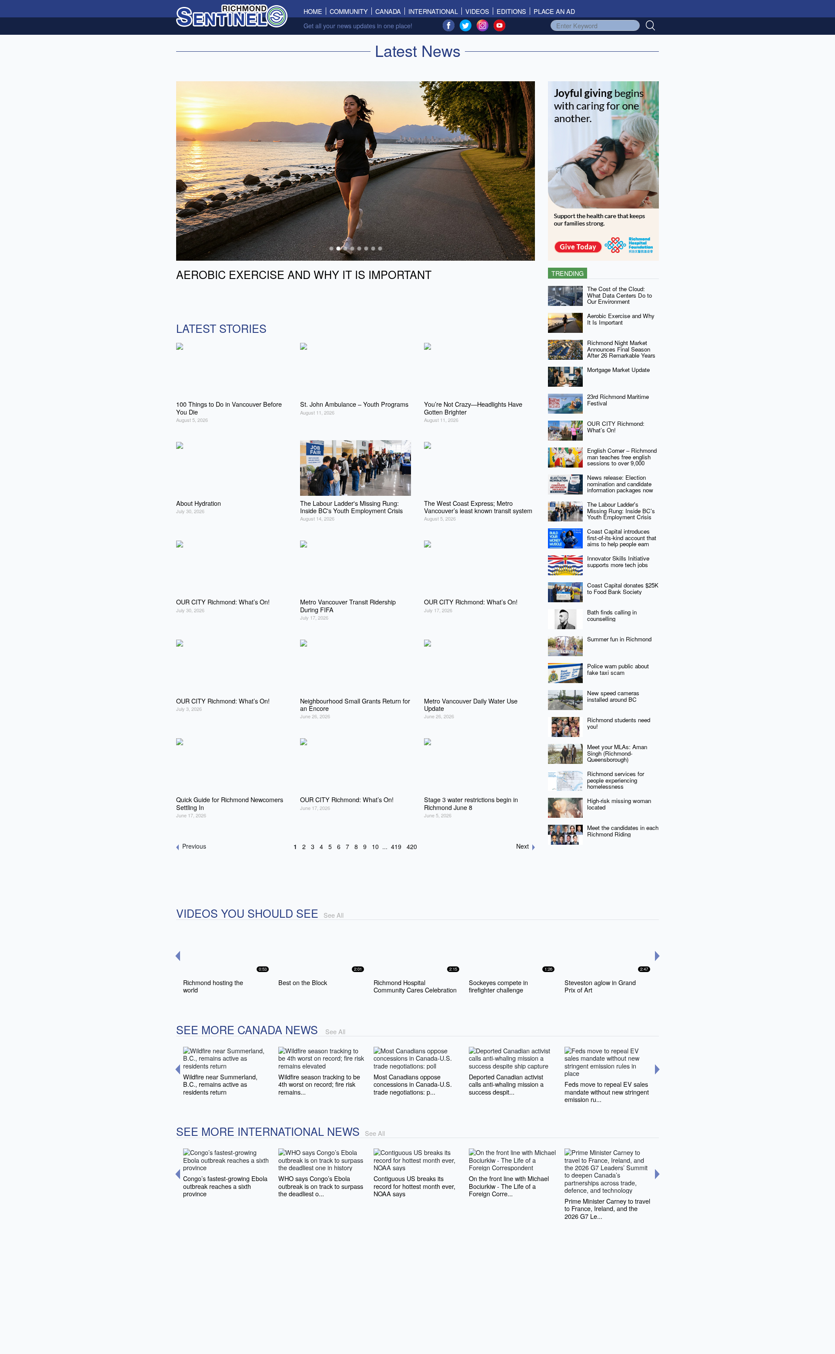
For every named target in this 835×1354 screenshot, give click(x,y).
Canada (388, 11)
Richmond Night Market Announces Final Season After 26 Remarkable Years (621, 348)
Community (349, 11)
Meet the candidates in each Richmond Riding (622, 830)
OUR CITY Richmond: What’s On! (616, 426)
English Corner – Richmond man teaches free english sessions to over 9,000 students (622, 460)
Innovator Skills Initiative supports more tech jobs (618, 561)
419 (396, 846)
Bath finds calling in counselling (612, 615)
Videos (477, 11)
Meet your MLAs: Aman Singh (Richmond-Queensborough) (617, 753)
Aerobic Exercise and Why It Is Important (621, 319)
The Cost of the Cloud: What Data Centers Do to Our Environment (619, 295)
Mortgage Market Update (618, 369)
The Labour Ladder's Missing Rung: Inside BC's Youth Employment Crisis (621, 510)
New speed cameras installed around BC (613, 696)
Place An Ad (554, 11)
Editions (511, 11)
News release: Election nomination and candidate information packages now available (620, 487)
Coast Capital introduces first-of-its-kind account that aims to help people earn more (621, 540)
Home (315, 11)
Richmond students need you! (618, 723)
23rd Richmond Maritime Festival (618, 399)
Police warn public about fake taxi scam (618, 669)
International (433, 11)
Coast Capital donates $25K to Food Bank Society (622, 588)
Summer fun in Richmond (619, 639)
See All (334, 914)
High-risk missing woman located (619, 803)
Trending (567, 273)
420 (412, 846)
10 (375, 846)
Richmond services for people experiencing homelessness (615, 780)
